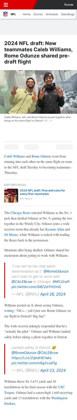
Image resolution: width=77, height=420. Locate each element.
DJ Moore (11, 234)
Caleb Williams (14, 156)
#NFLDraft (61, 281)
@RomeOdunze (56, 271)
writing (9, 310)
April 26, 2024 (53, 294)
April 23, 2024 (53, 370)
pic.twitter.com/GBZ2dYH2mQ (36, 287)
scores (68, 4)
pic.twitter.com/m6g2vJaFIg (34, 363)
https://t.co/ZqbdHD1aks (32, 358)
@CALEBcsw (22, 281)
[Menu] (6, 4)
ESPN (22, 4)
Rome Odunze (41, 156)
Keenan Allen (54, 229)
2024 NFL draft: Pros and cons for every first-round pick (42, 192)
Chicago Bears (20, 212)
